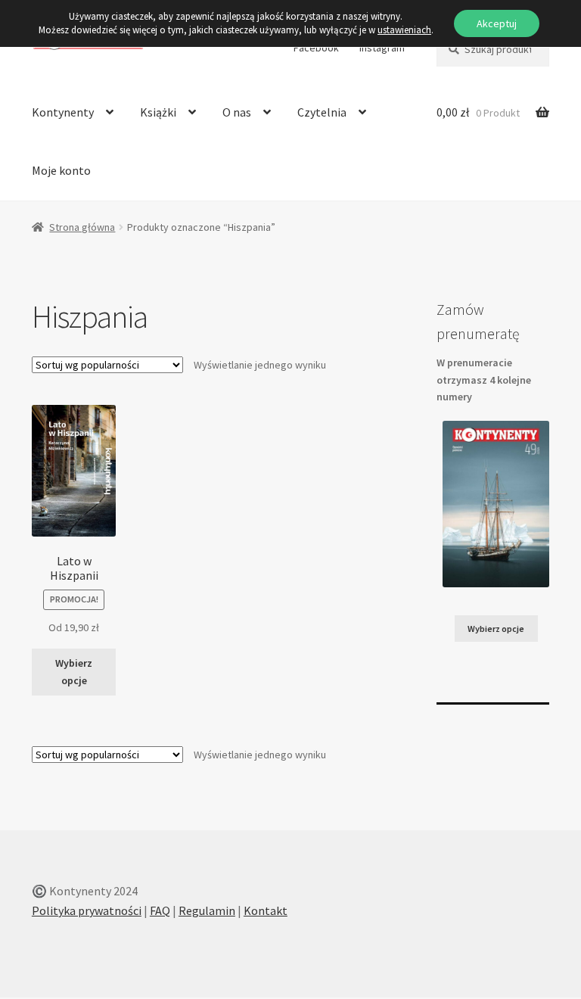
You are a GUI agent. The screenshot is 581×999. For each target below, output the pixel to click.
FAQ (160, 910)
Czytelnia (321, 112)
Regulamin (207, 910)
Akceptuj (497, 23)
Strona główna (82, 227)
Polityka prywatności (86, 910)
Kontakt (265, 910)
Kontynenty (63, 112)
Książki (158, 112)
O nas (236, 112)
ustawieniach (404, 29)
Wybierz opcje (73, 671)
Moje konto (61, 170)
